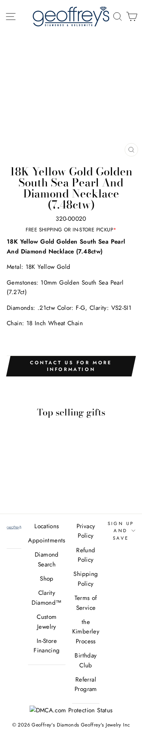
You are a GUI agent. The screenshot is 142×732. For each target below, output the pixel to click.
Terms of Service (86, 603)
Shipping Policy (85, 579)
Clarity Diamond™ (47, 598)
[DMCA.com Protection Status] (71, 710)
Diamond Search (47, 559)
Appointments (46, 540)
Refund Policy (85, 555)
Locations (46, 526)
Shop (47, 578)
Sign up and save (121, 530)
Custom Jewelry (46, 622)
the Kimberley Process (85, 632)
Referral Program (86, 684)
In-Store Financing (47, 646)
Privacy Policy (86, 531)
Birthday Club (86, 660)
